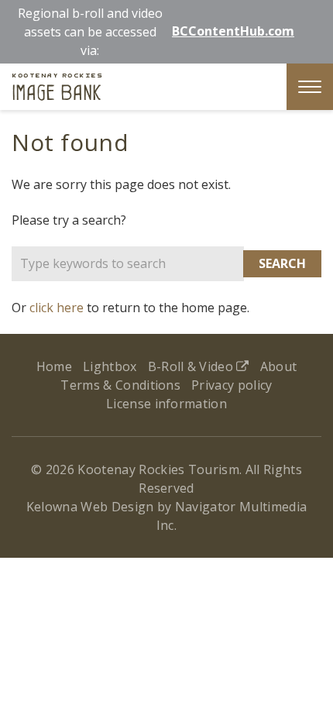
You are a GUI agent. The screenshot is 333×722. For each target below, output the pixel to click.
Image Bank (57, 89)
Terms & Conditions (120, 385)
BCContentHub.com (233, 31)
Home (54, 366)
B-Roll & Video (192, 366)
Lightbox (110, 366)
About (278, 366)
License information (166, 403)
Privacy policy (231, 385)
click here (56, 307)
